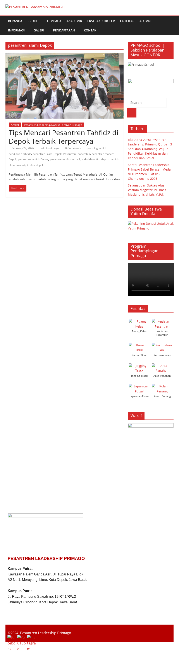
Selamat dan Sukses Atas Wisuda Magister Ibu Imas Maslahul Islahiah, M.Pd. (147, 190)
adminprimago (50, 148)
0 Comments (73, 148)
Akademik (74, 21)
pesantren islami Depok (47, 154)
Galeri (39, 30)
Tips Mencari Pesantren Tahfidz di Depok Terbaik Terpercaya (63, 136)
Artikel (15, 125)
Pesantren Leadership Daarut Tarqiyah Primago (53, 125)
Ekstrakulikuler (101, 21)
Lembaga (54, 21)
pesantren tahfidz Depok (33, 159)
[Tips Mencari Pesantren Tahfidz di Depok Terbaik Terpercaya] (64, 55)
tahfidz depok (35, 165)
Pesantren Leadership (76, 154)
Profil (33, 21)
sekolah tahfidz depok (95, 159)
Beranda (15, 21)
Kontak (90, 30)
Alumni (145, 21)
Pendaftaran (64, 30)
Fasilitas (127, 21)
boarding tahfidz (97, 148)
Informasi (16, 30)
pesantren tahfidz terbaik (65, 159)
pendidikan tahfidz (20, 154)
